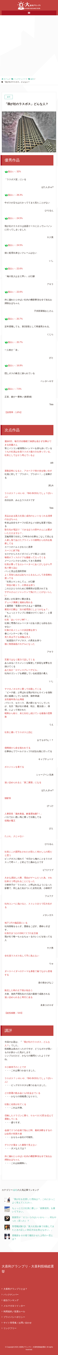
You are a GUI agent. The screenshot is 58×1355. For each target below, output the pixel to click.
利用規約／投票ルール (14, 1311)
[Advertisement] (29, 46)
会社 (15, 1190)
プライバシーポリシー (14, 1317)
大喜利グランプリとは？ (15, 1289)
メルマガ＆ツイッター (14, 1306)
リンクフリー (10, 1328)
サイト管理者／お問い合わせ (18, 1323)
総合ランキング (11, 1300)
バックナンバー (11, 1294)
